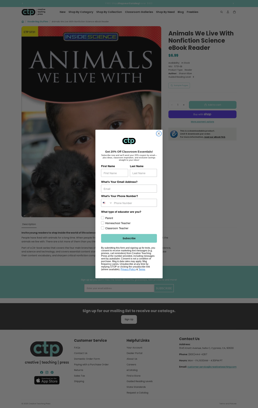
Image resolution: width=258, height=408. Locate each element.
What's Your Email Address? (119, 182)
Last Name (136, 166)
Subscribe (129, 238)
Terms (142, 269)
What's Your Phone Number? (119, 196)
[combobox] (106, 203)
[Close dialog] (158, 133)
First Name (108, 166)
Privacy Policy (128, 269)
